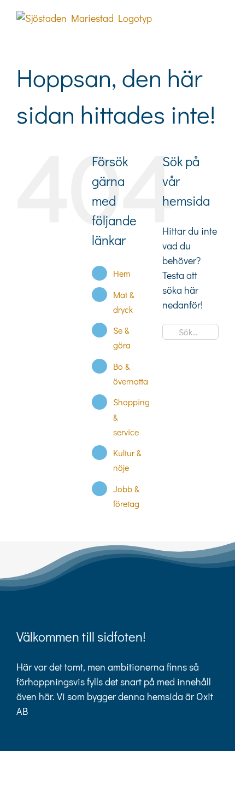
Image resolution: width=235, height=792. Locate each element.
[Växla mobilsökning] (194, 16)
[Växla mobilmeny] (214, 16)
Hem (121, 273)
